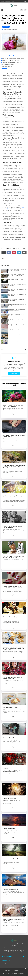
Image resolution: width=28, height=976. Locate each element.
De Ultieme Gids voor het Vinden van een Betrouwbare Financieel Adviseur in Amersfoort (13, 648)
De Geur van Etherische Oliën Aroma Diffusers (13, 58)
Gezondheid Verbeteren (8, 64)
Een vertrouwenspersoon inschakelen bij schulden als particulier (17, 270)
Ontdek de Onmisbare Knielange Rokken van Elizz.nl (12, 678)
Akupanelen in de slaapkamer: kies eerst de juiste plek (17, 285)
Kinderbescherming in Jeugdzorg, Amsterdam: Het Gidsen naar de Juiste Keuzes (14, 497)
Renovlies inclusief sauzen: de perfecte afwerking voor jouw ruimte (16, 325)
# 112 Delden (6, 768)
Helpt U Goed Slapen (7, 66)
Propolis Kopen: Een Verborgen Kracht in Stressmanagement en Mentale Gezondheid (14, 466)
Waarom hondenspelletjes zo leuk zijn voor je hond (14, 920)
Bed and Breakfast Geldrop (10, 707)
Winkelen (5, 26)
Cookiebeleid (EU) (16, 970)
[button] (25, 10)
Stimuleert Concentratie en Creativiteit (11, 62)
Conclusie (4, 68)
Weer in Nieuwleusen (9, 828)
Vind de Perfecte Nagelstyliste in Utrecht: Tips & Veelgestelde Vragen (13, 587)
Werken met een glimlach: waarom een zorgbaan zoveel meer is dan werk (17, 335)
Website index (7, 970)
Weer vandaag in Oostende (10, 858)
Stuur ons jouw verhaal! (14, 361)
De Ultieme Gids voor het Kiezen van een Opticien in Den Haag (13, 557)
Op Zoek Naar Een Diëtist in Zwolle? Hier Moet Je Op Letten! (13, 405)
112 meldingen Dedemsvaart (11, 889)
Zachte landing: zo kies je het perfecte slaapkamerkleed (14, 436)
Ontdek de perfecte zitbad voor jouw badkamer (16, 320)
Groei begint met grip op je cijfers (15, 279)
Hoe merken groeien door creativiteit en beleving (17, 305)
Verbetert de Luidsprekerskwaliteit (10, 60)
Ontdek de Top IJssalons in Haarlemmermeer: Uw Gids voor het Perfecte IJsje (13, 618)
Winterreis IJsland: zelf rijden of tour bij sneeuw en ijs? (17, 290)
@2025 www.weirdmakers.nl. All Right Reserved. (14, 973)
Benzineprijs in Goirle (9, 738)
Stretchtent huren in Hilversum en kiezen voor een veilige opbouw (16, 275)
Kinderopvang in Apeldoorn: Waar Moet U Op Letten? (12, 527)
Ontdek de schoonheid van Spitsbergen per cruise (17, 330)
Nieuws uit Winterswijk (9, 798)
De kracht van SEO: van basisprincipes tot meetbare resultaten (16, 310)
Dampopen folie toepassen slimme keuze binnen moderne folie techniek (16, 315)
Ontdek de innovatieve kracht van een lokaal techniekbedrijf (16, 340)
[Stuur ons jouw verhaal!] (14, 357)
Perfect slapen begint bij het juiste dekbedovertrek (16, 300)
